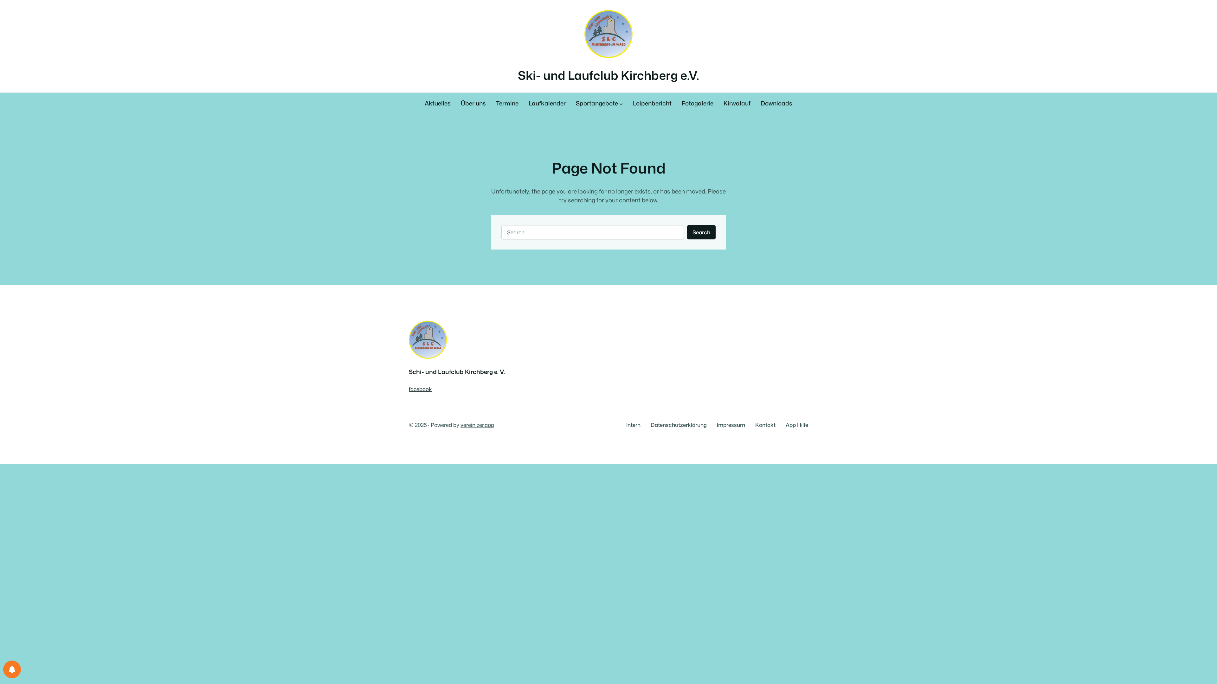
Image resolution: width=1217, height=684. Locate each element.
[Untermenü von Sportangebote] (621, 103)
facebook (420, 389)
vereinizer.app (477, 424)
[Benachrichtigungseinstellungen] (12, 669)
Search (701, 232)
